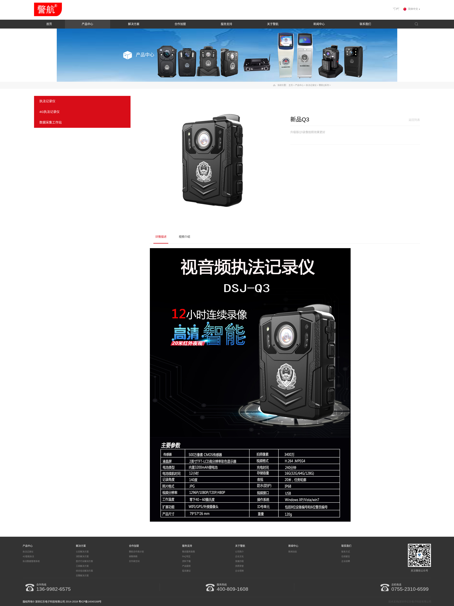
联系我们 (365, 24)
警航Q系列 (324, 85)
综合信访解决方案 (84, 571)
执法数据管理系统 (31, 561)
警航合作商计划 (136, 552)
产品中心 (87, 24)
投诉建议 (186, 571)
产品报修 (186, 566)
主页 (291, 85)
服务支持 (226, 24)
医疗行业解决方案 (84, 561)
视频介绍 (184, 236)
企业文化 (239, 556)
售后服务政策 (188, 552)
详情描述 (161, 236)
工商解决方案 (82, 566)
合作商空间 (134, 561)
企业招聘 (345, 561)
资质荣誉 (239, 566)
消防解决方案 (82, 556)
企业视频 (239, 571)
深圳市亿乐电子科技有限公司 (415, 601)
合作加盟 (180, 24)
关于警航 (272, 24)
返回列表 (414, 119)
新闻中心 (319, 24)
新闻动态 (292, 552)
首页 (49, 24)
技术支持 (393, 601)
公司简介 (239, 552)
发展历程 (239, 561)
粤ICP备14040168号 (90, 601)
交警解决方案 (82, 575)
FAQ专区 (186, 556)
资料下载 (186, 561)
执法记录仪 (311, 85)
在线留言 (345, 556)
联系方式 (345, 552)
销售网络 (133, 556)
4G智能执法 (28, 556)
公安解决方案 (82, 552)
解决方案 (133, 24)
